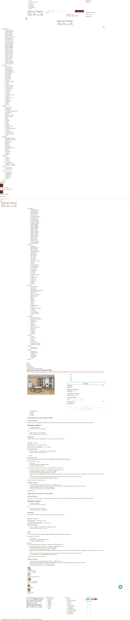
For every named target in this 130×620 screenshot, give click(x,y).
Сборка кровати (71, 605)
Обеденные (8, 174)
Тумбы (4, 166)
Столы (4, 170)
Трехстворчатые (9, 70)
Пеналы (7, 84)
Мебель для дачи (9, 51)
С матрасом (8, 131)
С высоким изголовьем (10, 128)
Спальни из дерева (9, 62)
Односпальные (8, 107)
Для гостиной (8, 74)
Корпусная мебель (9, 43)
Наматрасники (8, 142)
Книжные (7, 99)
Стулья (7, 178)
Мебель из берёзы (9, 53)
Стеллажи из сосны (9, 94)
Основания (7, 151)
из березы (7, 80)
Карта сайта (70, 612)
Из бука (7, 121)
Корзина (88, 12)
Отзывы (69, 604)
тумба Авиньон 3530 (41, 422)
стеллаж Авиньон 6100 (77, 422)
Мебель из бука (8, 54)
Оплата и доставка (33, 2)
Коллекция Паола (9, 39)
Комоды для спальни (10, 163)
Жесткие (7, 144)
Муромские (7, 148)
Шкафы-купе (8, 100)
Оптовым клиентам (72, 609)
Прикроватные (8, 169)
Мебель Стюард (9, 61)
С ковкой (7, 130)
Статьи (30, 8)
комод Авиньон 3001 (32, 422)
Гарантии (31, 6)
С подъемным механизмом (11, 111)
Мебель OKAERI (9, 47)
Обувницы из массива (10, 165)
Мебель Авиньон (9, 49)
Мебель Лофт (8, 58)
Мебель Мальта (8, 59)
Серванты (7, 92)
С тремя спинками (9, 134)
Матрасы (5, 136)
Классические (8, 162)
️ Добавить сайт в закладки (36, 607)
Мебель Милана (9, 32)
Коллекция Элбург (9, 42)
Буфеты (7, 103)
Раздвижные (8, 177)
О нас (30, 0)
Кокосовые (7, 146)
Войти (88, 2)
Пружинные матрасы (10, 138)
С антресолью (8, 90)
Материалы (31, 4)
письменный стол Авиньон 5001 (65, 422)
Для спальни (8, 78)
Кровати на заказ (9, 125)
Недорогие (7, 127)
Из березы (7, 120)
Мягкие (7, 150)
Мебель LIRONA (9, 46)
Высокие (7, 143)
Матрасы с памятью (9, 147)
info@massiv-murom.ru (38, 599)
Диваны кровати (9, 116)
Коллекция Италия (9, 31)
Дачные (7, 119)
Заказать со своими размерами (86, 409)
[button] (104, 385)
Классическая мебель (10, 36)
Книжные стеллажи (9, 81)
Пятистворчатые (9, 86)
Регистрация (88, 0)
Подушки (7, 152)
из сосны (7, 104)
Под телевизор (8, 167)
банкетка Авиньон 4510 (52, 422)
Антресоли (7, 66)
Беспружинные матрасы (10, 139)
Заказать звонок (79, 11)
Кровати (4, 105)
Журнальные (8, 171)
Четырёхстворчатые (9, 72)
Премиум (7, 154)
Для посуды (8, 77)
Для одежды (8, 76)
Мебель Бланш (8, 50)
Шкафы (4, 65)
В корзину (86, 383)
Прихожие (7, 101)
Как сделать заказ (72, 611)
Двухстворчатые (9, 69)
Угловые (7, 96)
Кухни (4, 179)
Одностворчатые (9, 67)
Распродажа (70, 607)
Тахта (6, 135)
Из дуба (7, 123)
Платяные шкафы (9, 85)
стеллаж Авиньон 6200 (88, 422)
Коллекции (5, 28)
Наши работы (32, 7)
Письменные (8, 175)
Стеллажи (7, 93)
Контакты (31, 3)
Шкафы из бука (8, 97)
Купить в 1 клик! (85, 406)
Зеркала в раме (8, 63)
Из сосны (7, 124)
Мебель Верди (8, 30)
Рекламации (70, 613)
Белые (6, 117)
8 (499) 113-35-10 (4, 187)
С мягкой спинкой (9, 132)
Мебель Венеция (9, 34)
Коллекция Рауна (9, 40)
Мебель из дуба (8, 55)
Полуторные (8, 108)
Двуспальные (8, 109)
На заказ (7, 82)
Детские (7, 113)
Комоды (4, 155)
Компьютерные (8, 173)
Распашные (8, 89)
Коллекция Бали (9, 38)
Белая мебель (8, 35)
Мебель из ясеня (9, 57)
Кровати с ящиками (9, 115)
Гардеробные (8, 73)
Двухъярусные (8, 112)
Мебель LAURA (8, 45)
